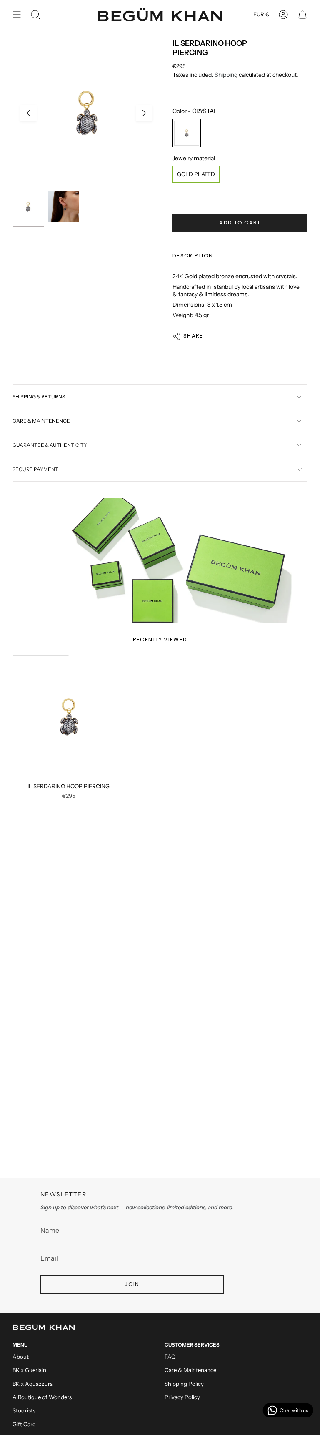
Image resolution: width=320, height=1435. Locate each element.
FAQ (170, 1356)
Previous (28, 113)
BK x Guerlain (29, 1370)
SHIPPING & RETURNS (38, 396)
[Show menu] (16, 14)
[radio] (186, 133)
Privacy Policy (182, 1397)
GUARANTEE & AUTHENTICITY (49, 445)
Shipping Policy (184, 1383)
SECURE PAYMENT (35, 469)
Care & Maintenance (190, 1370)
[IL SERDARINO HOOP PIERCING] (68, 717)
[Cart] (302, 14)
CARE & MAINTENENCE (41, 421)
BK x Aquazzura (32, 1383)
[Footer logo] (43, 1327)
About (20, 1356)
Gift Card (24, 1424)
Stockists (23, 1410)
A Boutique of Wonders (42, 1397)
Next (144, 113)
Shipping (226, 74)
